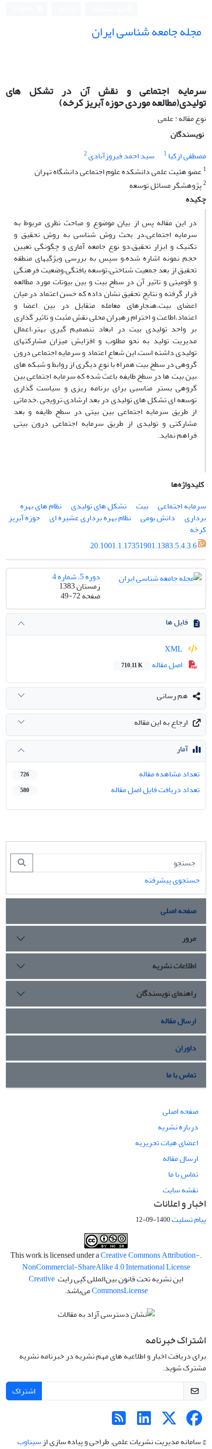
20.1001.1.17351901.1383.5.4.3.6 (143, 545)
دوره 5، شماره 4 (76, 576)
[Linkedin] (144, 1421)
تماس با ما (181, 1074)
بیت (142, 506)
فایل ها (177, 622)
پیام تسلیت (189, 1219)
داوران (186, 1047)
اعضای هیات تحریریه (166, 1142)
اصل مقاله (152, 664)
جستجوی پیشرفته (172, 880)
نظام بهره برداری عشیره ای (90, 517)
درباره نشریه (178, 1127)
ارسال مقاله (178, 1020)
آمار (182, 748)
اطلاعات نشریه (174, 965)
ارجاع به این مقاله (161, 722)
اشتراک (23, 1391)
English (24, 9)
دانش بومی (158, 517)
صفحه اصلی (178, 910)
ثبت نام (68, 8)
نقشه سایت (180, 1190)
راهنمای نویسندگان (166, 993)
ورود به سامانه (110, 9)
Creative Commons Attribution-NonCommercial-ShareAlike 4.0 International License (111, 1261)
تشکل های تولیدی (99, 506)
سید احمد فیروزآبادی (121, 155)
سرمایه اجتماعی (182, 506)
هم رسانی (172, 695)
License (136, 1290)
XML (174, 649)
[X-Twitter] (169, 1421)
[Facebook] (194, 1421)
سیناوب (29, 1441)
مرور (189, 938)
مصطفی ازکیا (187, 155)
